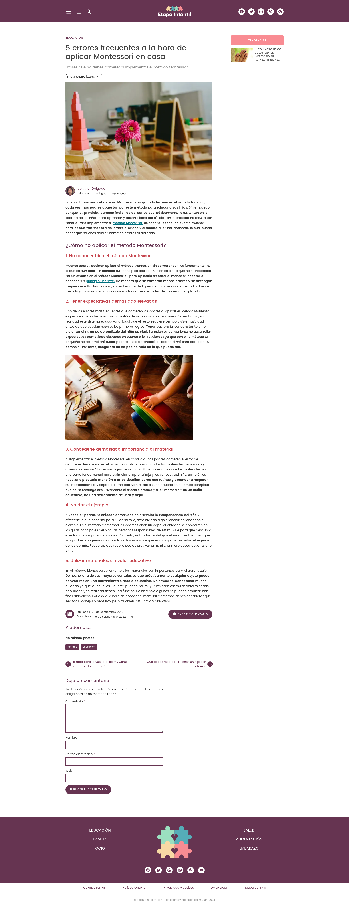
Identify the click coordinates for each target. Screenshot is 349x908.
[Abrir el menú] (69, 11)
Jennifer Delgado (91, 188)
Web (68, 770)
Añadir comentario (192, 614)
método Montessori (128, 223)
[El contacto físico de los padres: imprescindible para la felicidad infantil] (242, 54)
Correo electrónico (80, 754)
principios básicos (100, 281)
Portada (72, 647)
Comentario (75, 701)
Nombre (72, 737)
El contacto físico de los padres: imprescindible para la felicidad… (268, 54)
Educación (74, 37)
